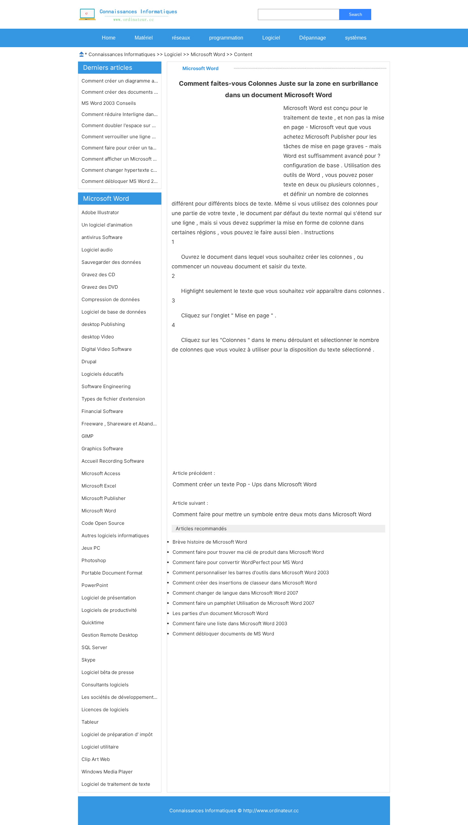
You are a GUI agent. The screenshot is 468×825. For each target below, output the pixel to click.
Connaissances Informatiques (122, 54)
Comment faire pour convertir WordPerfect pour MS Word (238, 562)
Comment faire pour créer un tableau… (120, 148)
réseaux (181, 37)
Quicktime (93, 622)
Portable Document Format (112, 573)
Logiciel (271, 37)
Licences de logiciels (105, 709)
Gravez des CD (98, 274)
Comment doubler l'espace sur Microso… (120, 125)
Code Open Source (103, 523)
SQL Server (94, 647)
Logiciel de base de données (114, 312)
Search (355, 14)
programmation (226, 37)
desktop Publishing (103, 324)
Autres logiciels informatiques (115, 535)
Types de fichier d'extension (113, 399)
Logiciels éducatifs (103, 374)
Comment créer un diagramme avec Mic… (120, 81)
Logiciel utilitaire (100, 747)
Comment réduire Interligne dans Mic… (120, 114)
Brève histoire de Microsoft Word (210, 542)
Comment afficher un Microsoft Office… (120, 159)
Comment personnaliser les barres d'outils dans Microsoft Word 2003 (251, 572)
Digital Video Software (107, 349)
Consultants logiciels (105, 685)
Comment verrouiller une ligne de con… (120, 137)
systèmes (355, 37)
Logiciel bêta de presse (108, 672)
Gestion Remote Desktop (110, 635)
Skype (89, 660)
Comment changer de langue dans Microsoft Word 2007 (236, 593)
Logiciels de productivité (109, 610)
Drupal (89, 361)
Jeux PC (91, 548)
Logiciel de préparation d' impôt (117, 734)
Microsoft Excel (99, 486)
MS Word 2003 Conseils (109, 103)
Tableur (90, 722)
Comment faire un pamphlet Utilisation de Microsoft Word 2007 (244, 603)
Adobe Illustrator (100, 212)
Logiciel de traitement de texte (116, 784)
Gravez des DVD (100, 287)
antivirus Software (102, 237)
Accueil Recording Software (113, 461)
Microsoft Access (101, 473)
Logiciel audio (97, 250)
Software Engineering (106, 386)
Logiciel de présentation (109, 598)
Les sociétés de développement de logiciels (120, 697)
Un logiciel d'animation (107, 225)
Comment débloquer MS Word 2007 (120, 181)
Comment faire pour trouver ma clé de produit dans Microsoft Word (249, 552)
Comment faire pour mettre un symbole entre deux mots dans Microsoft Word (273, 514)
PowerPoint (95, 585)
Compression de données (111, 299)
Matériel (144, 37)
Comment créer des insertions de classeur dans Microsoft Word (245, 583)
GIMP (88, 436)
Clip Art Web (96, 759)
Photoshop (94, 560)
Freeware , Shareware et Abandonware (120, 424)
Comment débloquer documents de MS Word (224, 634)
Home (109, 37)
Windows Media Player (107, 772)
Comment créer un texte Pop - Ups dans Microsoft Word (245, 484)
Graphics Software (102, 448)
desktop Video (98, 337)
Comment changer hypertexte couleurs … (120, 170)
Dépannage (312, 37)
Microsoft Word (208, 54)
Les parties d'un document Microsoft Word (221, 613)
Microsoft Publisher (104, 498)
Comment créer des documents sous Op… (120, 92)
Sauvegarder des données (111, 262)
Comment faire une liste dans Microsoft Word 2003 (231, 623)
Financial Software (102, 411)
